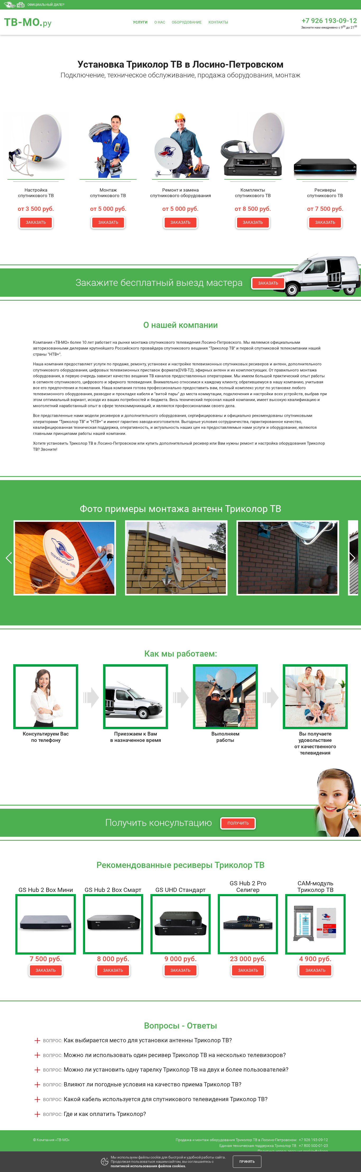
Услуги (140, 22)
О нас (159, 22)
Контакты (218, 22)
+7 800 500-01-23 (313, 1145)
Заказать (36, 222)
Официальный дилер (45, 5)
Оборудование (187, 22)
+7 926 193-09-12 (313, 1140)
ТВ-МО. (28, 22)
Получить (238, 823)
